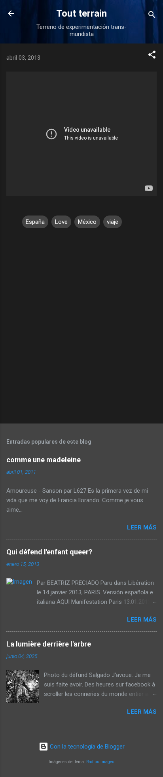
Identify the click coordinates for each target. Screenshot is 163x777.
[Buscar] (152, 16)
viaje (112, 221)
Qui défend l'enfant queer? (49, 552)
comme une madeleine (43, 460)
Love (61, 221)
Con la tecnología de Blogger (86, 746)
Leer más (142, 527)
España (35, 221)
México (87, 221)
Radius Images (100, 761)
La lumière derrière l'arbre (48, 644)
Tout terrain (81, 13)
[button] (152, 56)
